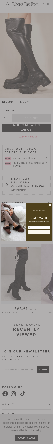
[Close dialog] (50, 205)
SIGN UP (39, 232)
